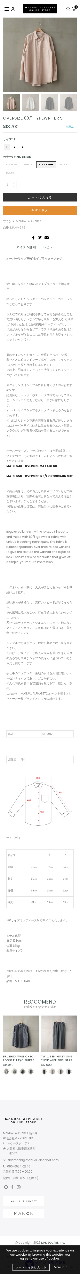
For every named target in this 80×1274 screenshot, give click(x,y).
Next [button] (64, 57)
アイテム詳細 (26, 247)
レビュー (49, 247)
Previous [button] (10, 57)
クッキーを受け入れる (31, 1267)
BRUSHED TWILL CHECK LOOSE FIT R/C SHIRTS (19, 1058)
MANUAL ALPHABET (28, 221)
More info (60, 1267)
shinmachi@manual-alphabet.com (33, 1160)
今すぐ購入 (40, 210)
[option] (40, 55)
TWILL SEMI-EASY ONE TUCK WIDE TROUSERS (56, 1058)
